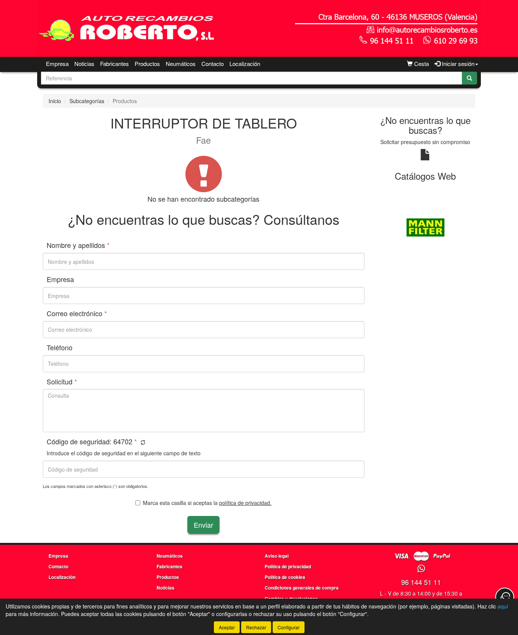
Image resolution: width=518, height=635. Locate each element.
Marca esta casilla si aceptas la (207, 502)
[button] (142, 442)
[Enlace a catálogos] (426, 227)
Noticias (84, 63)
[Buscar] (469, 78)
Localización (244, 63)
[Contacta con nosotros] (504, 597)
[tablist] (426, 226)
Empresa (57, 63)
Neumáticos (181, 63)
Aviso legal (277, 555)
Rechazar (256, 627)
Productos (147, 63)
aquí (503, 606)
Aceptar (227, 627)
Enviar (203, 525)
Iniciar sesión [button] (457, 63)
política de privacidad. (245, 502)
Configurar (289, 627)
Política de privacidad (288, 566)
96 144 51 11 (421, 582)
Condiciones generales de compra (302, 587)
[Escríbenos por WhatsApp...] (421, 568)
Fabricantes (114, 63)
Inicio (55, 101)
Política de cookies (285, 577)
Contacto (212, 63)
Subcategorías (86, 101)
